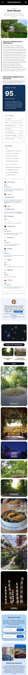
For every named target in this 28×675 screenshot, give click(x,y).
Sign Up (20, 630)
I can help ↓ (18, 311)
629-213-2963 (9, 316)
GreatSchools (17, 202)
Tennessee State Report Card (8, 202)
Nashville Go (14, 2)
